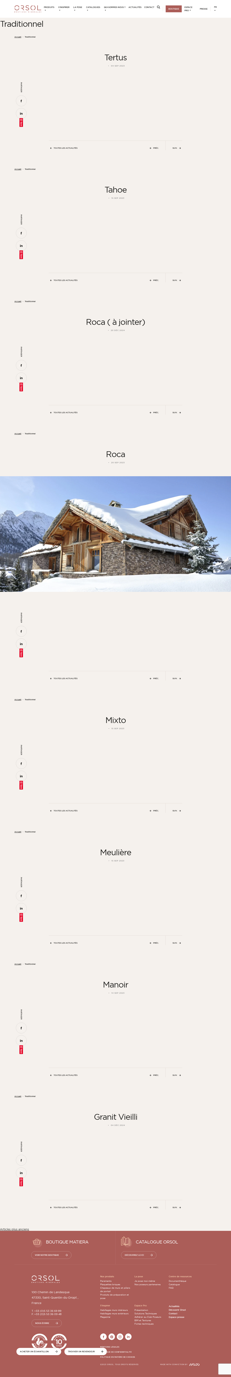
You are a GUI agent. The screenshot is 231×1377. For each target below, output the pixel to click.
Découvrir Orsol (177, 1310)
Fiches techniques (144, 1323)
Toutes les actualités (65, 148)
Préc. (156, 148)
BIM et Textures (142, 1320)
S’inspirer (63, 7)
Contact (149, 7)
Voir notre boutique (47, 1255)
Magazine (105, 1317)
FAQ (171, 1287)
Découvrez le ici (134, 1255)
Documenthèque (177, 1281)
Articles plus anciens (14, 1229)
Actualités (134, 7)
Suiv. (175, 148)
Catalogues (93, 7)
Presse (204, 9)
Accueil (17, 37)
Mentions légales (109, 1347)
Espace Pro (188, 9)
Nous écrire (42, 1323)
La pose (77, 7)
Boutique (173, 9)
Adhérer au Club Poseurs (147, 1317)
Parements (106, 1281)
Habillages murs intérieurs (114, 1310)
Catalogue (174, 1284)
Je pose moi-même (144, 1281)
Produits (49, 7)
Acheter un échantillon (34, 1351)
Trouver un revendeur (81, 1351)
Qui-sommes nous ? (114, 7)
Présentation (141, 1310)
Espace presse (176, 1317)
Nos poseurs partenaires (147, 1284)
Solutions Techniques (145, 1313)
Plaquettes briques (110, 1284)
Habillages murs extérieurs (114, 1313)
